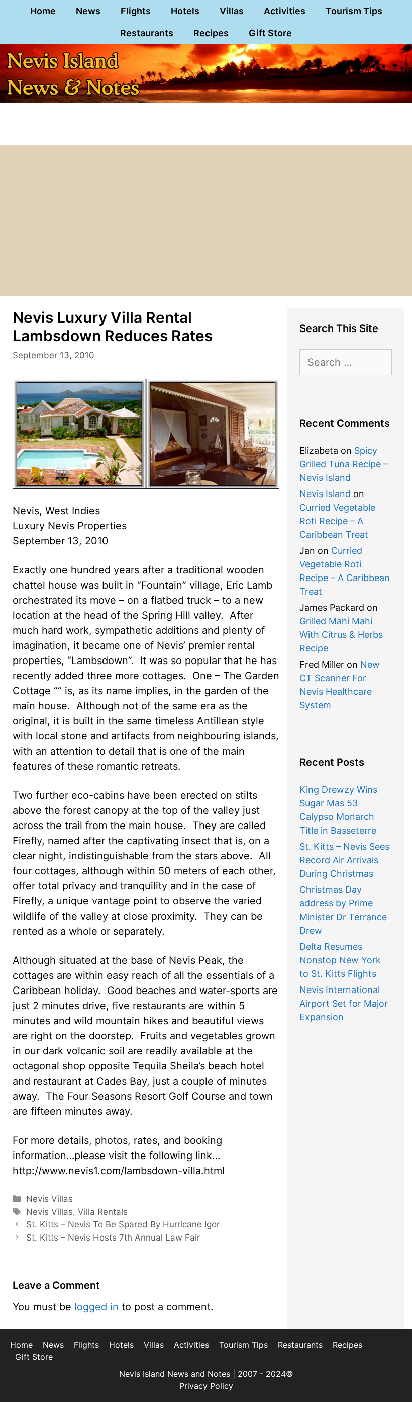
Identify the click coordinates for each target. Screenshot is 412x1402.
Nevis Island (325, 493)
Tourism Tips (354, 11)
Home (43, 11)
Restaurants (146, 33)
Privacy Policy (206, 1386)
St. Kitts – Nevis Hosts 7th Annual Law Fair (113, 1237)
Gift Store (270, 33)
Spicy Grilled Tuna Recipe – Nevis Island (343, 464)
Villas (232, 11)
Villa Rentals (103, 1212)
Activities (284, 11)
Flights (136, 11)
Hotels (185, 11)
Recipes (211, 33)
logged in (96, 1307)
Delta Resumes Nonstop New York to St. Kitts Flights (340, 960)
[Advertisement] (206, 220)
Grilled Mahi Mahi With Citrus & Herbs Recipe (341, 634)
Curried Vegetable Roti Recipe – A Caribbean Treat (337, 521)
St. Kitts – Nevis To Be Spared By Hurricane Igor (123, 1224)
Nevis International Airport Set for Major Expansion (343, 1003)
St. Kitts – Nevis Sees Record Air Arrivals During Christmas (344, 860)
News (88, 11)
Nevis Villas (49, 1199)
